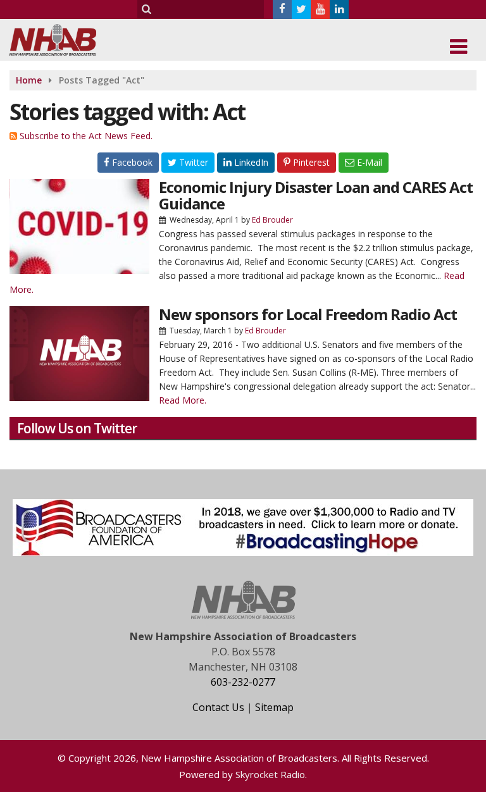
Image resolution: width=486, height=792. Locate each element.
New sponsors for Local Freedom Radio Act (308, 314)
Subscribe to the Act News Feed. (86, 136)
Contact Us (218, 707)
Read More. (182, 400)
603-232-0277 (243, 682)
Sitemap (274, 707)
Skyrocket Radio (270, 774)
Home (29, 80)
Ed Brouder (272, 219)
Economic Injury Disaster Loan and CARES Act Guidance (316, 195)
